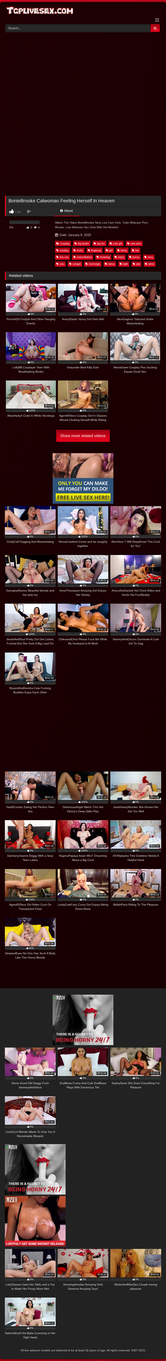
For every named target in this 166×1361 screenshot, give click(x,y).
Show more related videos (83, 436)
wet (138, 263)
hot (137, 250)
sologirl (76, 263)
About (68, 210)
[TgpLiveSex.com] (83, 11)
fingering (96, 250)
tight (125, 263)
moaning (105, 257)
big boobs (83, 243)
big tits (101, 243)
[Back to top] (153, 1349)
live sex (64, 257)
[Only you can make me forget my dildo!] (83, 502)
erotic (80, 250)
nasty (121, 257)
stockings (94, 263)
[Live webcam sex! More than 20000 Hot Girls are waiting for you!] (83, 1044)
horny (124, 250)
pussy (135, 257)
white (151, 263)
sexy (150, 257)
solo (62, 263)
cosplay (64, 250)
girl (111, 250)
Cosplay (65, 243)
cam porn (135, 243)
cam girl (117, 243)
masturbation (84, 257)
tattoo (111, 263)
